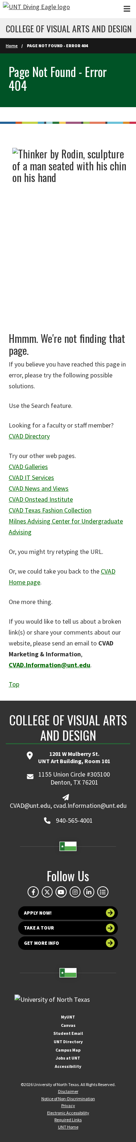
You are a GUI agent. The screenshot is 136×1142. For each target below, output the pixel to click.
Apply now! (38, 913)
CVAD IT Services (31, 477)
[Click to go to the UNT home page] (36, 9)
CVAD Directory (29, 436)
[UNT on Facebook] (33, 891)
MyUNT (68, 1017)
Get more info (41, 943)
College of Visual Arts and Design (69, 28)
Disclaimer (68, 1091)
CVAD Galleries (28, 466)
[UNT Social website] (102, 891)
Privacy (68, 1105)
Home (12, 45)
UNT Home (68, 1127)
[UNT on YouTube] (60, 891)
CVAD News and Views (39, 488)
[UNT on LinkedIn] (88, 891)
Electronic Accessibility (68, 1112)
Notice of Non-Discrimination (68, 1098)
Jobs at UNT (68, 1058)
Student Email (68, 1033)
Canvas (68, 1025)
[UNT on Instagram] (75, 891)
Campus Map (68, 1050)
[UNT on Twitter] (47, 891)
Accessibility (68, 1066)
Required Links (68, 1119)
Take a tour (39, 928)
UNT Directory (68, 1041)
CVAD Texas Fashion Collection (50, 510)
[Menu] (127, 8)
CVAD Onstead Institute (41, 499)
